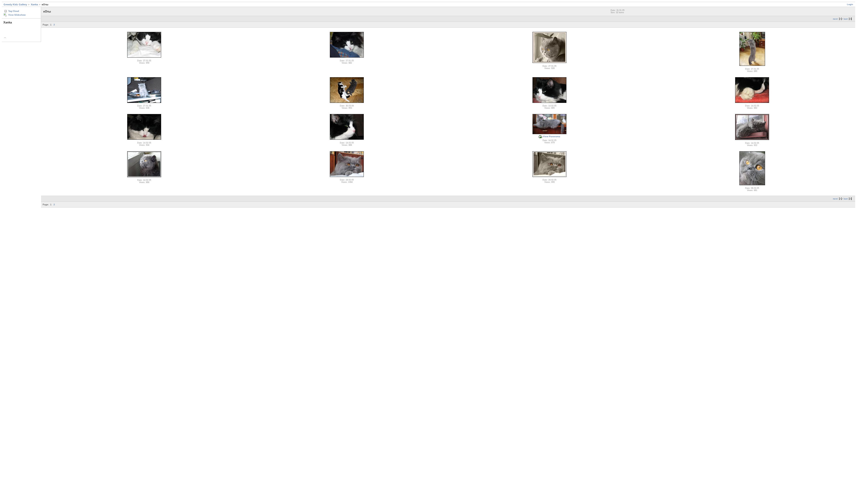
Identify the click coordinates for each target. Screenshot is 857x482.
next (835, 19)
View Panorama (551, 136)
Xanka (34, 4)
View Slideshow (17, 15)
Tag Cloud (13, 11)
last (846, 19)
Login (850, 4)
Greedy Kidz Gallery (15, 4)
